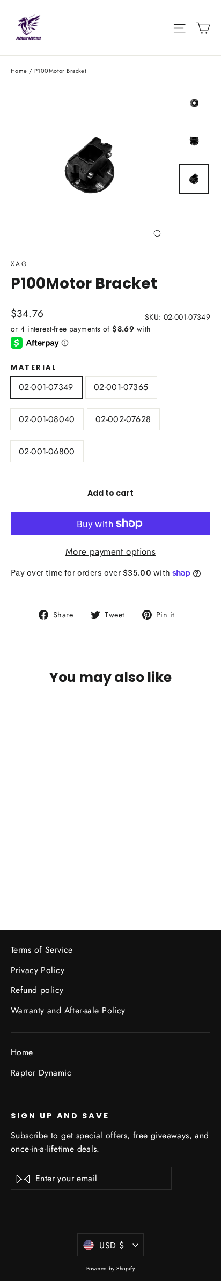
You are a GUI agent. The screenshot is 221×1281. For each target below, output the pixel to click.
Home (19, 71)
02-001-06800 (47, 451)
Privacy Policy (37, 970)
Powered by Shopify (110, 1268)
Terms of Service (42, 950)
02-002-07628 (123, 419)
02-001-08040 (47, 419)
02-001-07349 (46, 387)
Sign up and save (60, 1115)
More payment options (110, 551)
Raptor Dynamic (41, 1072)
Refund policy (37, 990)
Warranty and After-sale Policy (68, 1010)
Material (34, 367)
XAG (19, 264)
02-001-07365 (121, 387)
